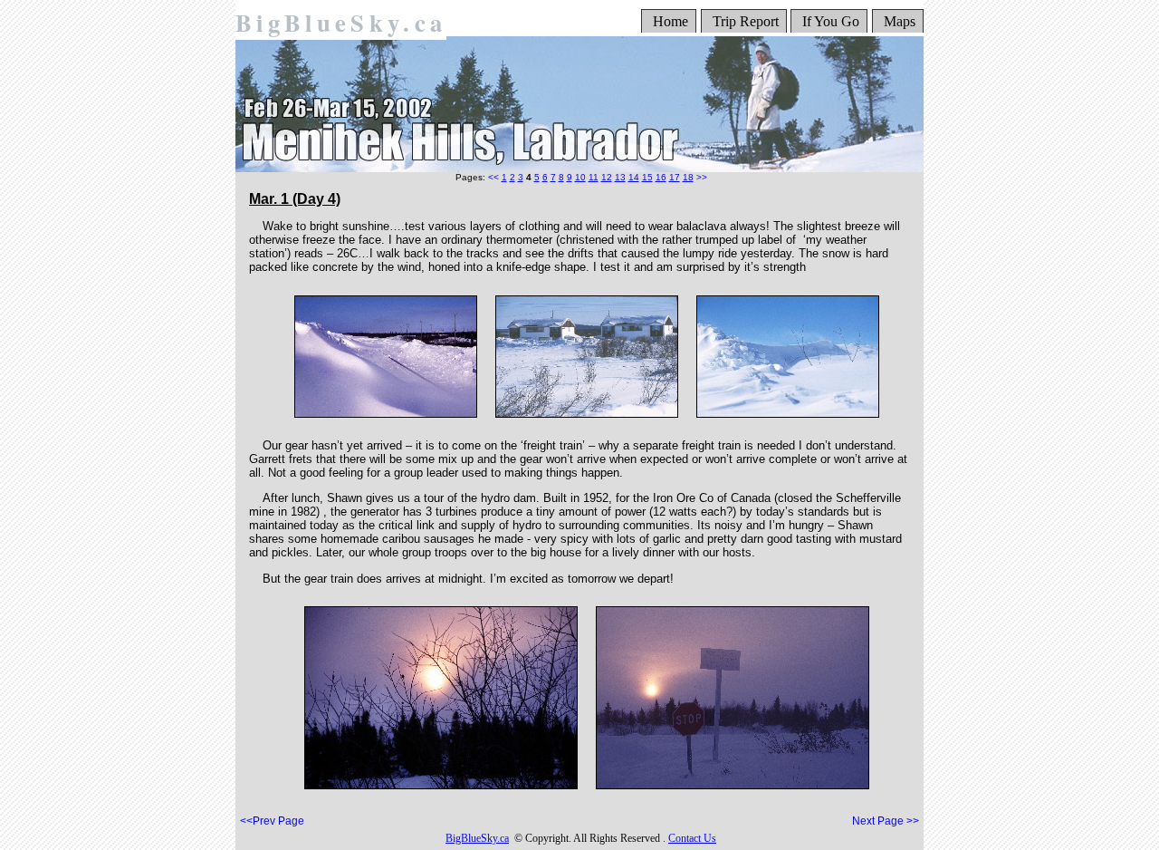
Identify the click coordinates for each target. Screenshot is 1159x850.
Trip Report (746, 21)
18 (688, 177)
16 (661, 177)
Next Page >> (885, 821)
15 (647, 177)
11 (594, 177)
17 (674, 177)
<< (493, 177)
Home (670, 21)
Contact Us (692, 838)
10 (580, 177)
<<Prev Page (272, 821)
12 (606, 177)
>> (701, 177)
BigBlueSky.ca (340, 22)
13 (620, 177)
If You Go (830, 21)
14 (633, 177)
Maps (899, 21)
